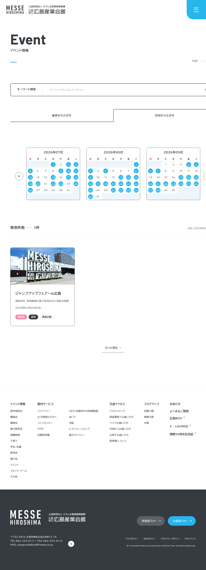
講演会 (14, 423)
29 (136, 190)
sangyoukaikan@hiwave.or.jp (35, 545)
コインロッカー (45, 423)
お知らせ (175, 404)
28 (128, 190)
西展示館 (149, 411)
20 (38, 184)
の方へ (149, 521)
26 (30, 190)
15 (53, 177)
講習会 (14, 417)
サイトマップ (190, 539)
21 (128, 184)
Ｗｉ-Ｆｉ (72, 417)
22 (53, 184)
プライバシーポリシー (170, 539)
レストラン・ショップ (79, 429)
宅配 (71, 423)
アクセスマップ (117, 411)
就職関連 (15, 435)
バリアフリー (44, 411)
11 (76, 171)
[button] (19, 176)
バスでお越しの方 (119, 423)
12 (30, 177)
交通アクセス (117, 404)
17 (68, 177)
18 (76, 177)
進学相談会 (16, 411)
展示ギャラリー (77, 435)
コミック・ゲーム (18, 471)
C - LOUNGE (179, 426)
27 (16, 184)
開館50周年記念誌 (181, 434)
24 (181, 184)
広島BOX (176, 418)
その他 (13, 477)
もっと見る (111, 347)
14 (128, 177)
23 (61, 184)
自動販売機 (43, 435)
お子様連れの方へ (47, 417)
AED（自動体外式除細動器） (84, 411)
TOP (195, 61)
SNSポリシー (149, 539)
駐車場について (118, 441)
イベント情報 (17, 404)
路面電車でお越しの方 (121, 417)
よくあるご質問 (179, 411)
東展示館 (149, 417)
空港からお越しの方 (120, 429)
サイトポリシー (132, 539)
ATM (40, 429)
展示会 (14, 459)
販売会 (14, 453)
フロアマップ (151, 404)
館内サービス (45, 404)
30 (90, 197)
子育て (14, 441)
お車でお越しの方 (119, 435)
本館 (146, 423)
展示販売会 (16, 429)
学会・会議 (15, 447)
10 (68, 171)
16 (90, 184)
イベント (14, 465)
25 (76, 184)
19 (30, 184)
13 (16, 171)
